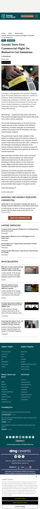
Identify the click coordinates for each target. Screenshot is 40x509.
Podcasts (4, 394)
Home (3, 33)
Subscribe (24, 389)
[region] (20, 492)
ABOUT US (7, 461)
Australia (23, 359)
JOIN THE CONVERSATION (20, 218)
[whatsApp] (33, 437)
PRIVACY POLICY (21, 461)
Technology (4, 364)
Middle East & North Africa (28, 364)
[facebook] (7, 437)
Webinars (4, 399)
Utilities (3, 367)
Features (4, 387)
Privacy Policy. (6, 212)
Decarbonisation (6, 352)
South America (25, 369)
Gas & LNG (4, 354)
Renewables (19, 33)
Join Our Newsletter (27, 16)
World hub (24, 352)
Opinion (3, 384)
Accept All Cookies (19, 498)
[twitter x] (13, 437)
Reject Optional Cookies (20, 502)
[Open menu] (37, 16)
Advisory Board (25, 382)
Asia (22, 357)
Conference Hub (25, 397)
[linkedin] (17, 437)
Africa (22, 354)
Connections (24, 399)
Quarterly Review (6, 402)
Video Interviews (6, 397)
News (10, 33)
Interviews (4, 389)
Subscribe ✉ (20, 441)
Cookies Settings (16, 463)
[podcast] (23, 437)
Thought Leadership (7, 392)
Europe (23, 361)
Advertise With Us (26, 384)
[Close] (36, 476)
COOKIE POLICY (30, 461)
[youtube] (20, 437)
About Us (23, 379)
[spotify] (26, 437)
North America (25, 367)
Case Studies (24, 387)
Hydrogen (4, 357)
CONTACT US (25, 463)
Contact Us (24, 392)
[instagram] (10, 437)
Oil (2, 359)
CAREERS (14, 461)
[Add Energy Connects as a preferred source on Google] (6, 62)
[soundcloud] (30, 437)
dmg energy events (26, 394)
